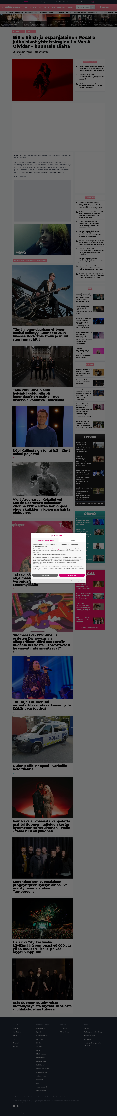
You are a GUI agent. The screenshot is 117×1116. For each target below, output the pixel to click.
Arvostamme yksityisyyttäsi (45, 540)
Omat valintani (45, 575)
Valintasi (72, 540)
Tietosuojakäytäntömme (78, 581)
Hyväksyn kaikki (72, 575)
